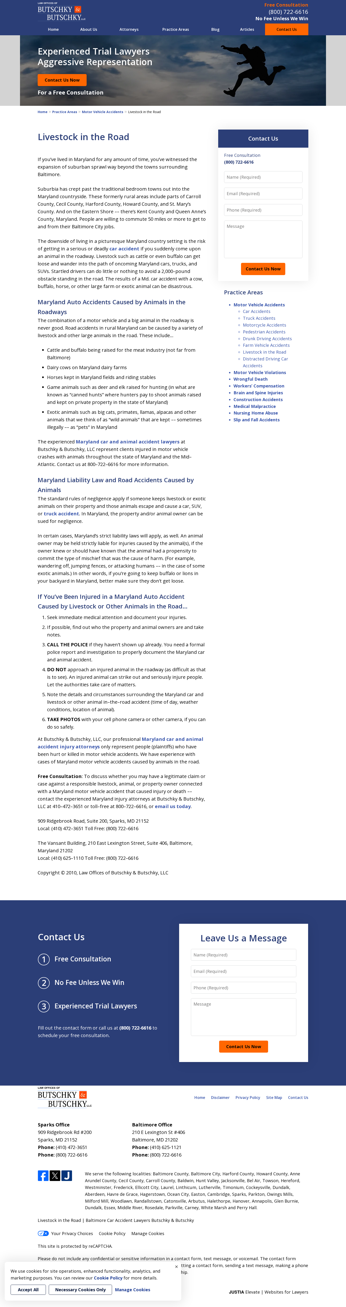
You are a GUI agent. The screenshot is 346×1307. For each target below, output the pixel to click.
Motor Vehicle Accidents (102, 112)
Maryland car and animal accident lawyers (128, 441)
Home (53, 29)
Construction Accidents (258, 399)
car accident (124, 248)
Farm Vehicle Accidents (266, 345)
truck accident (61, 513)
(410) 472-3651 (71, 1147)
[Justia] (66, 1175)
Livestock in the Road (264, 352)
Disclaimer (220, 1097)
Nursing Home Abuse (255, 413)
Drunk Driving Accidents (267, 338)
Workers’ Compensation (258, 386)
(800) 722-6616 (288, 12)
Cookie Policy (112, 1233)
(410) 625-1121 (165, 1147)
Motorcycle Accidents (264, 325)
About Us (88, 29)
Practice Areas (175, 29)
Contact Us (287, 29)
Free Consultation (286, 5)
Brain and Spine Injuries (258, 392)
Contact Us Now (62, 80)
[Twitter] (55, 1175)
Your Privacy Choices (72, 1233)
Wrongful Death (250, 379)
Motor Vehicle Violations (259, 372)
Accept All (28, 1289)
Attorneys (129, 29)
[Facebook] (43, 1175)
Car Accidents (256, 311)
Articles (247, 29)
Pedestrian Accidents (264, 332)
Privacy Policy (248, 1097)
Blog (215, 29)
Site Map (274, 1097)
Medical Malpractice (254, 406)
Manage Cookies (147, 1233)
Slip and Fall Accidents (256, 420)
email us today (173, 806)
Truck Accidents (259, 318)
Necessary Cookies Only (80, 1289)
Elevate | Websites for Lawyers (268, 1292)
